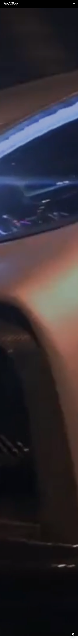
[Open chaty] (73, 634)
